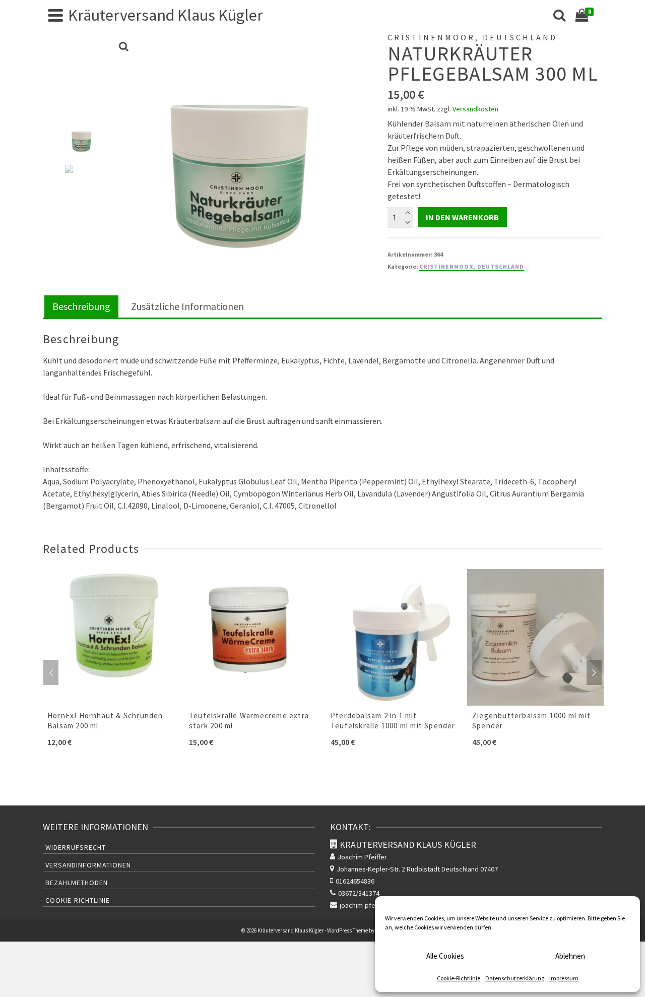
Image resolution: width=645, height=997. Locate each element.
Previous (50, 672)
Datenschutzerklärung (514, 978)
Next (594, 672)
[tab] (81, 307)
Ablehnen (570, 956)
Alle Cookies (445, 956)
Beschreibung (81, 306)
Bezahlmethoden (76, 882)
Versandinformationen (88, 864)
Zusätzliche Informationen (187, 306)
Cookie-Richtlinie (458, 978)
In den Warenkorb (462, 217)
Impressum (563, 978)
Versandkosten (475, 108)
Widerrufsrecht (75, 847)
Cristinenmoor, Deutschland (471, 266)
